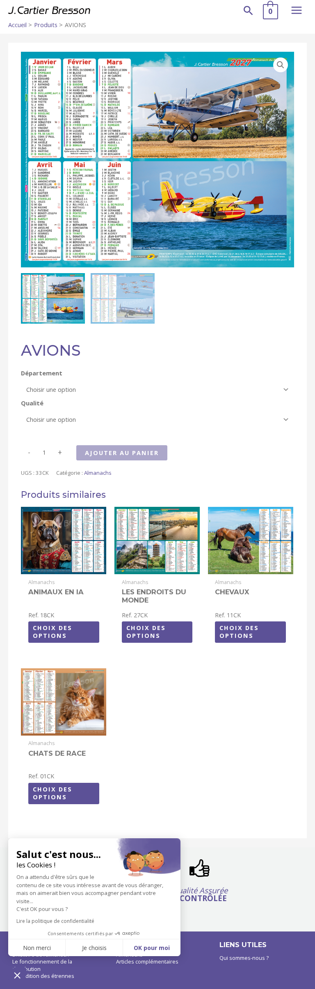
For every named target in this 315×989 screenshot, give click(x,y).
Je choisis (94, 948)
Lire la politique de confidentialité (55, 921)
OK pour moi (152, 948)
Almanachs (98, 472)
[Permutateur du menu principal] (296, 10)
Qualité (32, 403)
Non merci (37, 948)
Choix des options (52, 631)
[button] (248, 10)
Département (41, 373)
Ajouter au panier (122, 452)
